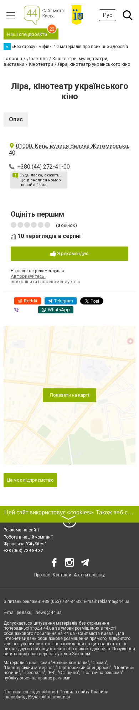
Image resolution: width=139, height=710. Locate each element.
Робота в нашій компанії (28, 537)
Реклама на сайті (21, 530)
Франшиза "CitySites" (25, 543)
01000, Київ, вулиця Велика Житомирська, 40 (69, 149)
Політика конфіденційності (31, 691)
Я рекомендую (72, 253)
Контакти (62, 574)
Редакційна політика (49, 696)
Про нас (42, 574)
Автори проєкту (89, 574)
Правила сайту (74, 691)
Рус (107, 15)
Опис (16, 119)
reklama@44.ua (113, 601)
